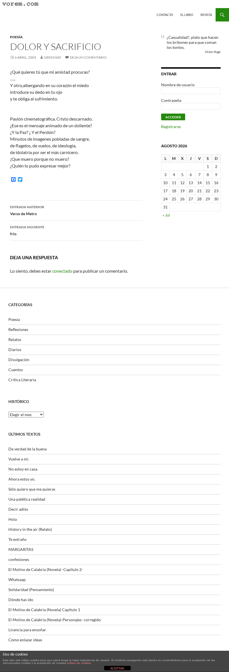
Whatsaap (17, 579)
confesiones (18, 559)
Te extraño (17, 539)
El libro (186, 14)
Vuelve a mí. (18, 459)
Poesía (16, 37)
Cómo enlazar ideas (25, 639)
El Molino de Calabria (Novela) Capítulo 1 (44, 609)
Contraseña (171, 100)
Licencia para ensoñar (27, 629)
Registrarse (171, 126)
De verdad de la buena (27, 449)
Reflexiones (18, 329)
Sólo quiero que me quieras (31, 489)
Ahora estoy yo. (21, 479)
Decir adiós (18, 509)
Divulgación (18, 359)
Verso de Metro (27, 210)
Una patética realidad (26, 499)
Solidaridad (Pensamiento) (31, 589)
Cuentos (15, 369)
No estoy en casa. (23, 469)
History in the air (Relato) (30, 529)
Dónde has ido (20, 599)
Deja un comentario (88, 57)
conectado (62, 270)
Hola (12, 519)
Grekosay (52, 57)
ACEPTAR (117, 668)
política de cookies (79, 662)
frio (27, 230)
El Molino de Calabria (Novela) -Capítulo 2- (45, 569)
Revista (206, 14)
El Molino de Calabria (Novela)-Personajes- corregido (54, 619)
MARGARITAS (20, 549)
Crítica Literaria (22, 379)
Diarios (14, 349)
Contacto (165, 14)
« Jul (166, 215)
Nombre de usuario (178, 84)
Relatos (14, 339)
